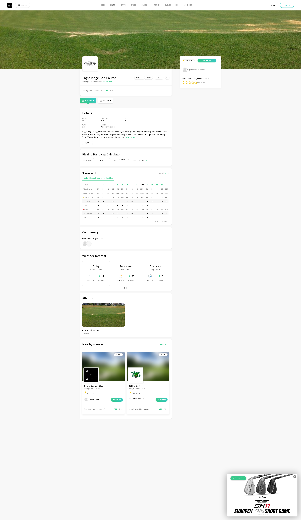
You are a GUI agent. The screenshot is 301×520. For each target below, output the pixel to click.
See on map (107, 82)
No (111, 91)
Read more (130, 137)
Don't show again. (263, 515)
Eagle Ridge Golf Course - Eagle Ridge (98, 178)
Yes (106, 91)
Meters (166, 173)
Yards (161, 173)
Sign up (287, 5)
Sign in (272, 5)
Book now (117, 400)
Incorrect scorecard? (160, 221)
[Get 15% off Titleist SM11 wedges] (262, 495)
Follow (139, 78)
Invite (148, 78)
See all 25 (162, 344)
